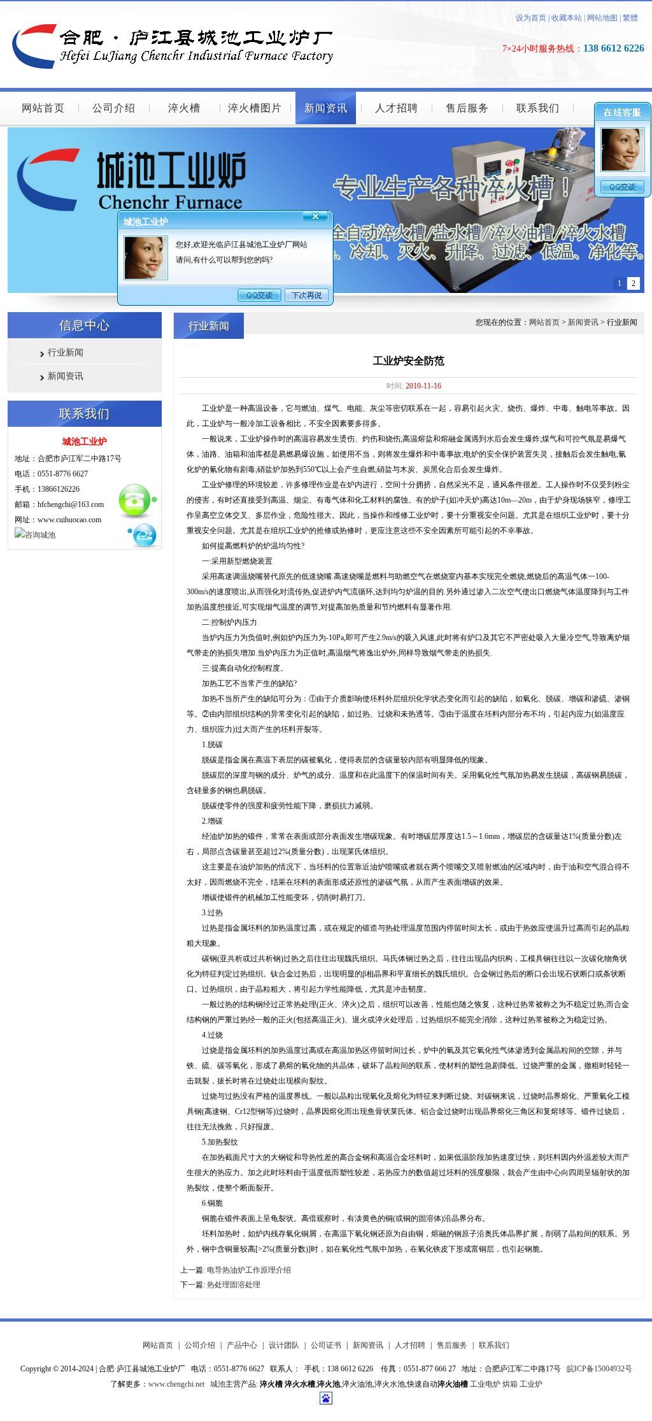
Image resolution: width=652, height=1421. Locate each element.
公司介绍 (114, 108)
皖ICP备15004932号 (599, 1368)
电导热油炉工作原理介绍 (249, 1270)
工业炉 (531, 1384)
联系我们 (538, 108)
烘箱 (510, 1384)
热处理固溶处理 (233, 1284)
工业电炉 (485, 1384)
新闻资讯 (326, 108)
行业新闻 (65, 352)
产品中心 (242, 1345)
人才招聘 (396, 108)
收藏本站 (565, 17)
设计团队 (284, 1345)
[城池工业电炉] (179, 4)
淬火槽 (184, 108)
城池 (217, 1384)
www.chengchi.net (176, 1384)
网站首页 (43, 108)
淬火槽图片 (255, 108)
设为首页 (531, 17)
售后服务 (467, 108)
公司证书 (326, 1345)
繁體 (630, 17)
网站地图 (602, 17)
